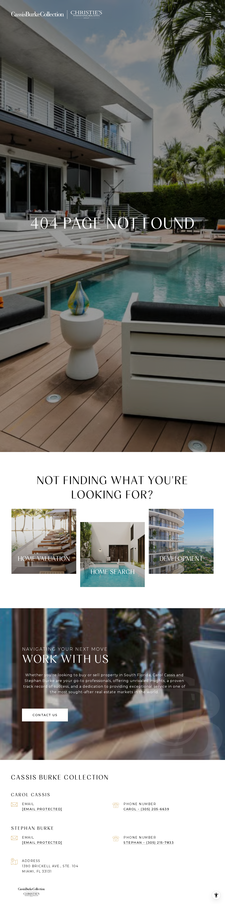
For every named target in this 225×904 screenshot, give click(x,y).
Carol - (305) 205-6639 (146, 809)
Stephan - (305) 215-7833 (148, 843)
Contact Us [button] (45, 715)
